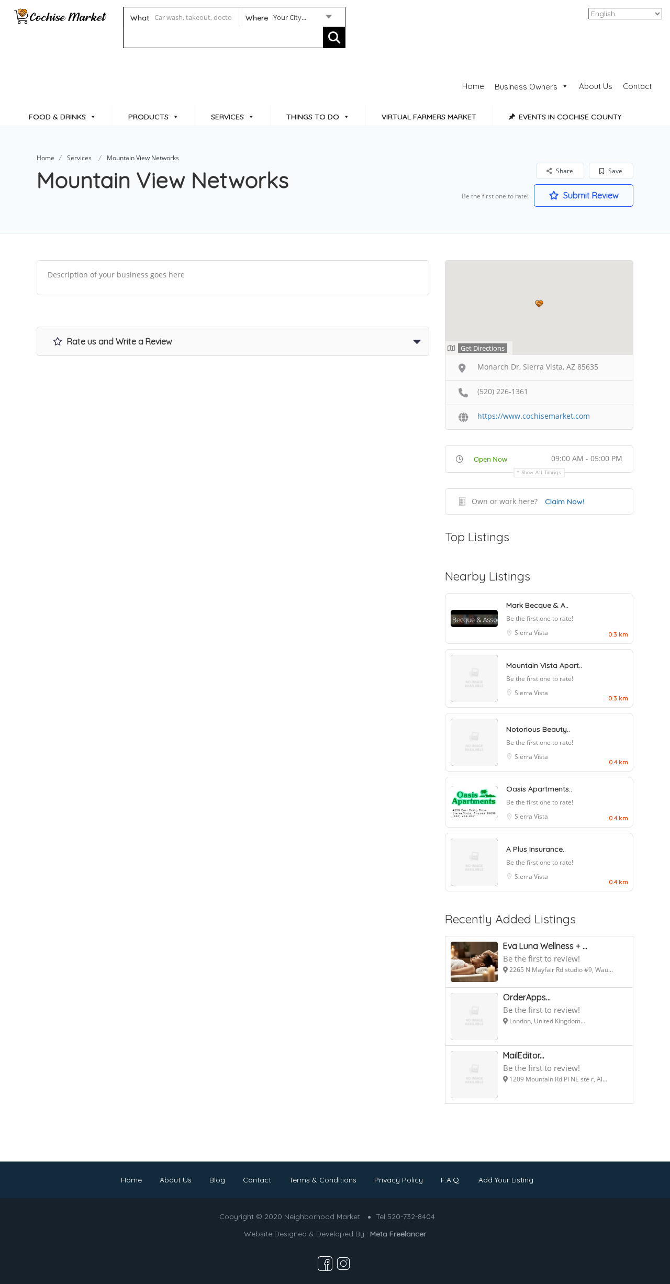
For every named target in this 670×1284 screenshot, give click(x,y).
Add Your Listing (505, 1180)
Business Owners (526, 87)
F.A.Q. (451, 1180)
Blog (217, 1180)
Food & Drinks (57, 116)
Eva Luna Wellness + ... (545, 946)
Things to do (312, 116)
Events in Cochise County (570, 116)
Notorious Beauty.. (538, 729)
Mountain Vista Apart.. (544, 665)
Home (473, 86)
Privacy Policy (398, 1180)
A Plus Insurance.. (536, 849)
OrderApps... (527, 997)
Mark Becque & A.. (537, 605)
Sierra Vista (531, 632)
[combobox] (288, 19)
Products (148, 116)
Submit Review (590, 195)
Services (227, 116)
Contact (637, 86)
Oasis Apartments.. (539, 789)
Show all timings (541, 472)
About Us (595, 86)
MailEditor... (523, 1055)
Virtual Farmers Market (429, 116)
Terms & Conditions (322, 1180)
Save (614, 170)
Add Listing (625, 60)
